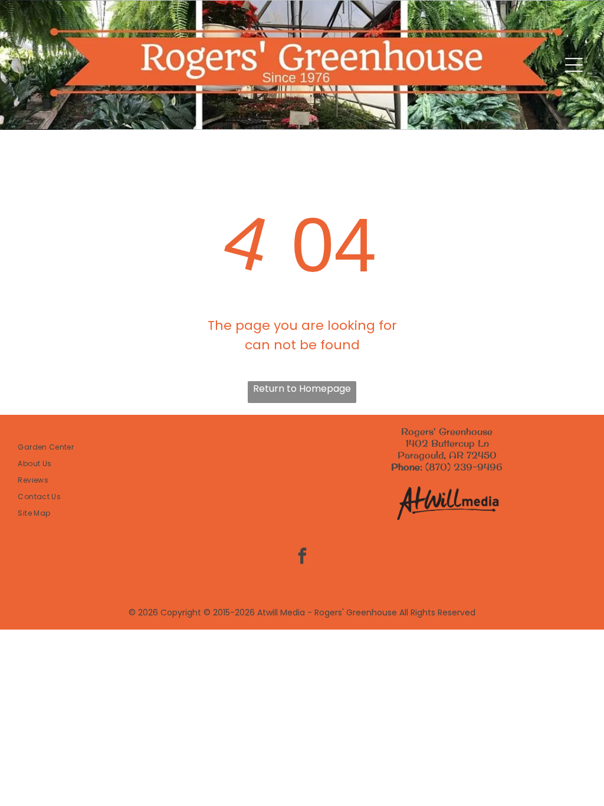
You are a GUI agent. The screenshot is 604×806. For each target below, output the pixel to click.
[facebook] (302, 557)
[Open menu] (574, 65)
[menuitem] (157, 447)
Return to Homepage (302, 388)
